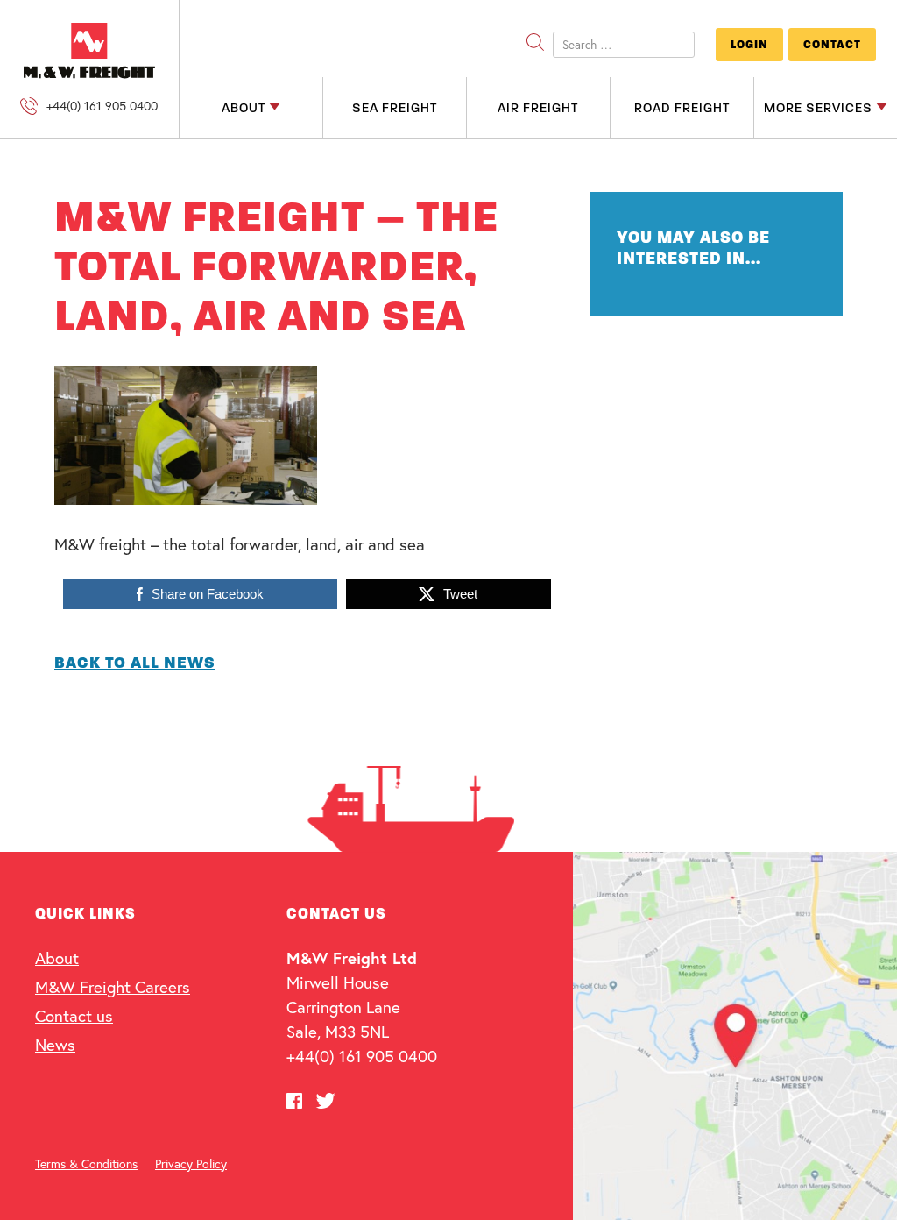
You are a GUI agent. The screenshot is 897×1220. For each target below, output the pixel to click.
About (57, 957)
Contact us (74, 1015)
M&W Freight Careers (112, 986)
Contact (832, 44)
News (55, 1044)
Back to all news (134, 662)
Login (749, 44)
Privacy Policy (191, 1163)
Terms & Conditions (86, 1163)
